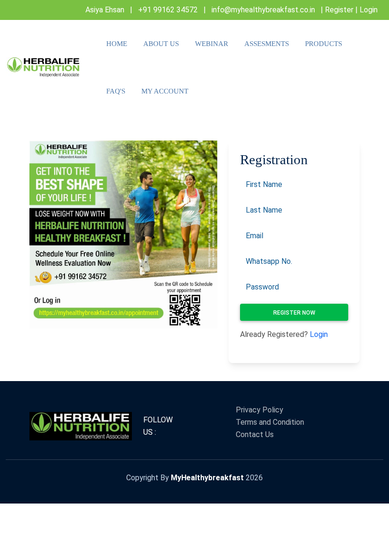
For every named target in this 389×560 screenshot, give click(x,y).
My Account (164, 91)
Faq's (115, 91)
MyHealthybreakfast (207, 477)
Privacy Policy (259, 409)
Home (116, 43)
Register (339, 9)
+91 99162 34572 (168, 9)
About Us (161, 43)
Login (369, 9)
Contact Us (255, 434)
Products (323, 43)
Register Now (294, 312)
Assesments (266, 43)
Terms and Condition (270, 422)
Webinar (211, 43)
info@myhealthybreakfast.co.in (263, 9)
